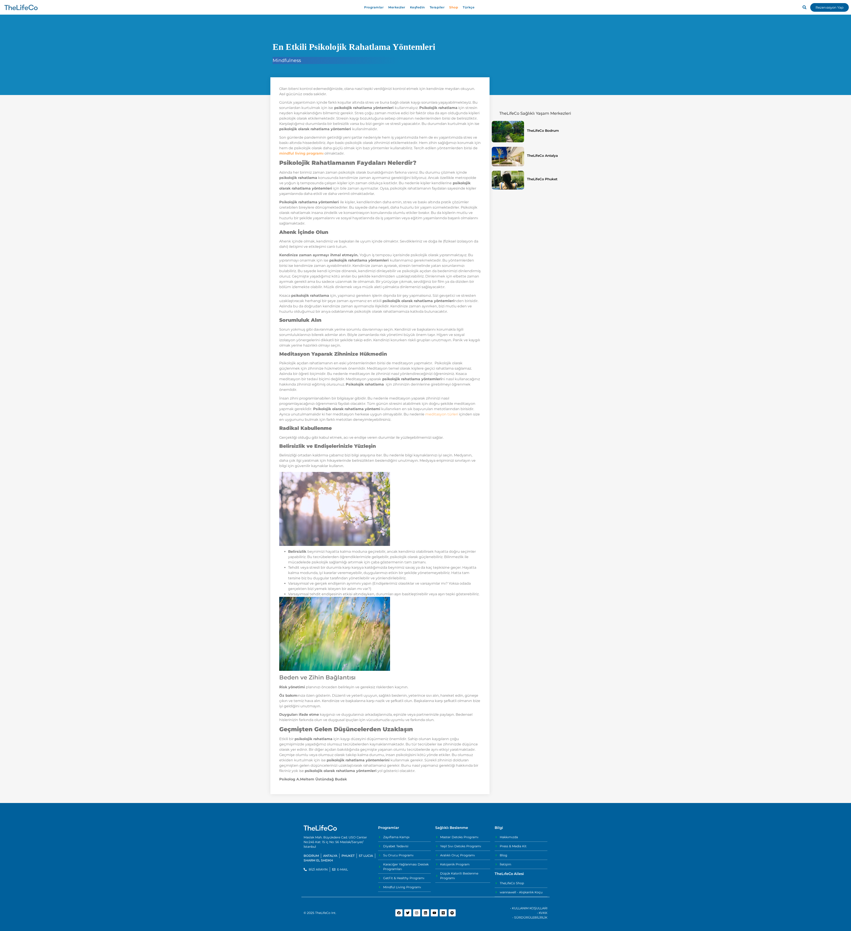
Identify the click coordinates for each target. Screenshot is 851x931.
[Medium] (443, 912)
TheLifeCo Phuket (542, 179)
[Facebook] (398, 912)
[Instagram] (416, 912)
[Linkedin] (425, 912)
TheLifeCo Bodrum (543, 130)
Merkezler (396, 7)
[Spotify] (452, 912)
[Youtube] (434, 912)
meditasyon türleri (441, 414)
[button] (804, 7)
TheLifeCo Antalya (542, 155)
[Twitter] (407, 912)
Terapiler (437, 7)
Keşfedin (417, 7)
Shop (453, 7)
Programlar (374, 7)
